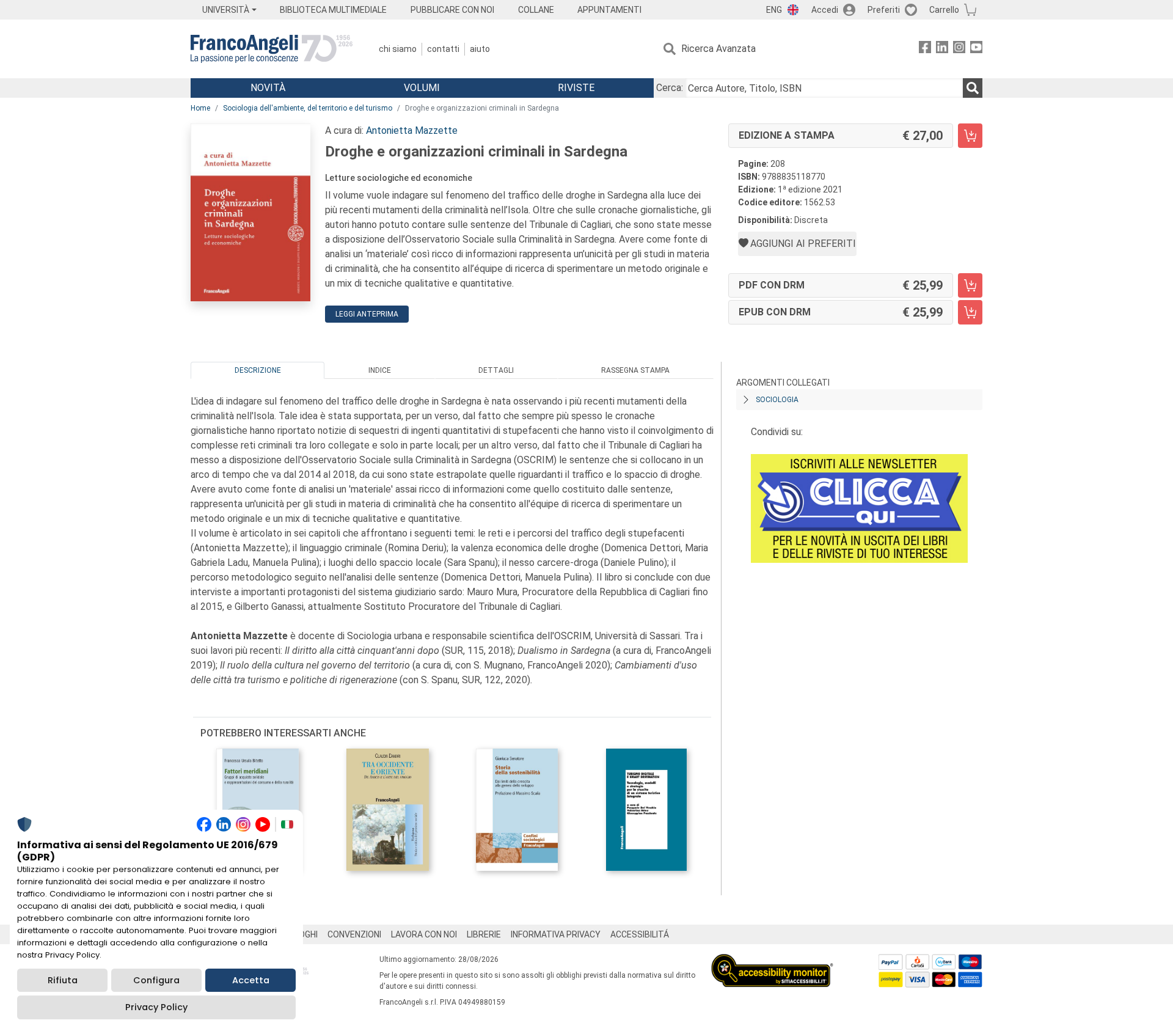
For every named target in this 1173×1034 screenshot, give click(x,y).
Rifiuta (63, 980)
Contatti (443, 49)
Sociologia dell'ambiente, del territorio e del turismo (307, 108)
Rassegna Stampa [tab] (635, 370)
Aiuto (480, 49)
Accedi (824, 10)
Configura (156, 980)
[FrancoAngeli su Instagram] (959, 49)
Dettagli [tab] (496, 370)
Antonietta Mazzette (412, 130)
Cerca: (669, 88)
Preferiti (884, 10)
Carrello (944, 10)
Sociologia (777, 399)
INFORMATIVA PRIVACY (556, 934)
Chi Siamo (398, 49)
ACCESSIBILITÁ (639, 934)
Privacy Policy (156, 1007)
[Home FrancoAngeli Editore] (272, 49)
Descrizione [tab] (258, 370)
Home (200, 108)
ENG (774, 10)
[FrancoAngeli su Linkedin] (942, 49)
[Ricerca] (972, 88)
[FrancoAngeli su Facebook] (925, 49)
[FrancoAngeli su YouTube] (976, 49)
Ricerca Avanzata (718, 48)
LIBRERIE (484, 934)
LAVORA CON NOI (424, 934)
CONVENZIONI (354, 934)
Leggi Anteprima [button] (366, 314)
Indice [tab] (379, 370)
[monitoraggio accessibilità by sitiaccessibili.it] (772, 961)
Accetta (250, 980)
